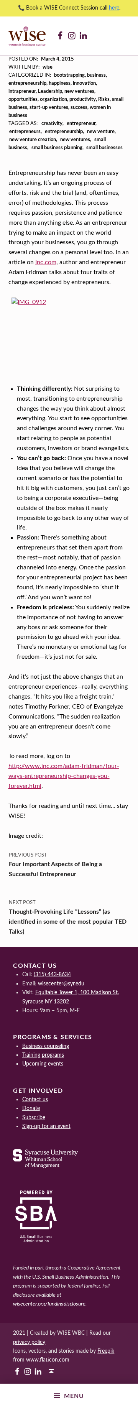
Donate (31, 1108)
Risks (104, 99)
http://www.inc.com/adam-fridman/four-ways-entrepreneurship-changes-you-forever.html (63, 776)
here (114, 8)
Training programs (43, 1055)
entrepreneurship (27, 83)
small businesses (104, 147)
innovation (84, 83)
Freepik (105, 1351)
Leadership (50, 91)
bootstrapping (69, 75)
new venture (101, 131)
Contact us (35, 1099)
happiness (60, 83)
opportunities (23, 99)
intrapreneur (22, 91)
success (79, 107)
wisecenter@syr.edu (61, 984)
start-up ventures (49, 107)
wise (48, 67)
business (96, 75)
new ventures (79, 91)
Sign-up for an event (46, 1126)
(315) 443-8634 (52, 974)
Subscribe (33, 1117)
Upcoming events (42, 1064)
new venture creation (32, 139)
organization (53, 99)
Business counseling (45, 1046)
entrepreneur (81, 123)
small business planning (56, 147)
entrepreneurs (25, 131)
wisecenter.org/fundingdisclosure (49, 1304)
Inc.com (45, 262)
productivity (82, 99)
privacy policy (29, 1342)
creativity (51, 123)
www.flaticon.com (47, 1360)
